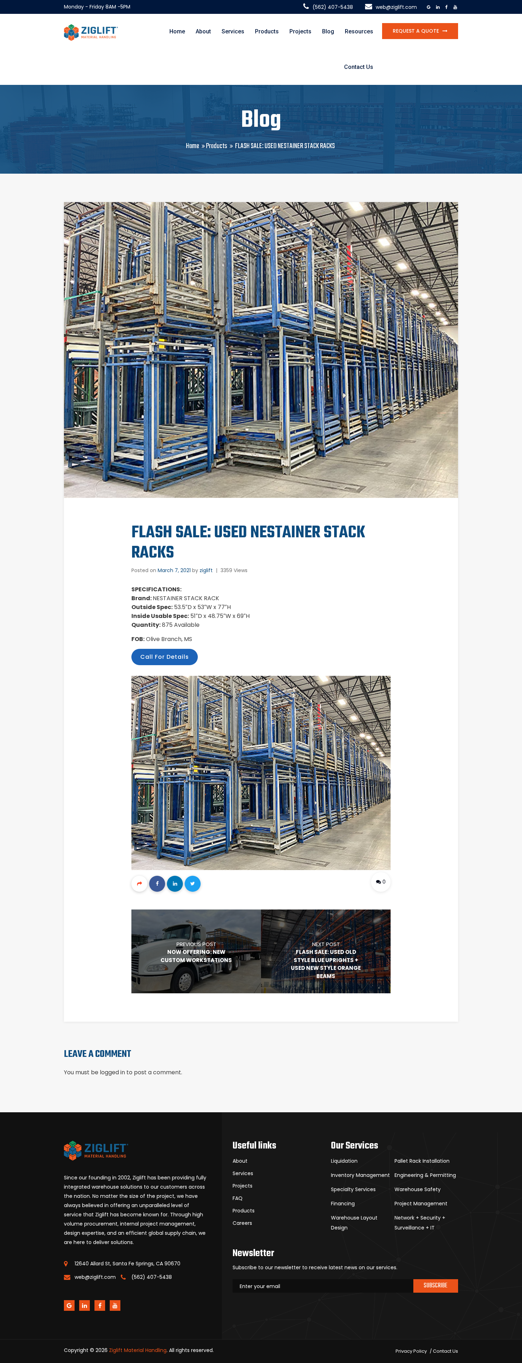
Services (233, 31)
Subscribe (435, 1286)
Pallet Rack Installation (422, 1160)
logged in (112, 1072)
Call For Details (164, 657)
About (203, 31)
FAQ (238, 1198)
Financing (343, 1203)
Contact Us (358, 67)
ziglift (206, 570)
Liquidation (344, 1160)
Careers (242, 1223)
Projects (300, 31)
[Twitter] (193, 884)
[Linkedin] (175, 884)
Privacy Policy (411, 1351)
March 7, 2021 (174, 570)
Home (177, 31)
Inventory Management (360, 1175)
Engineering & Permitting (425, 1175)
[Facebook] (157, 884)
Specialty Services (353, 1189)
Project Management (421, 1203)
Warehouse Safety (418, 1189)
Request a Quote (416, 30)
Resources (359, 31)
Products (267, 31)
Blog (328, 31)
